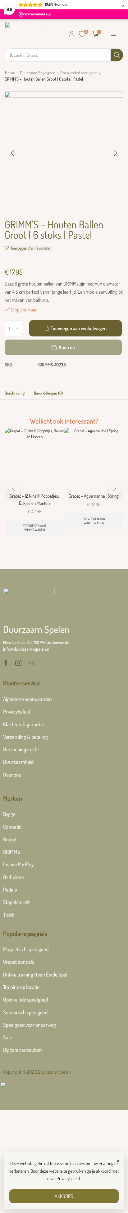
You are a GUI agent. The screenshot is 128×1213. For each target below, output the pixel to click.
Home (10, 72)
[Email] (31, 663)
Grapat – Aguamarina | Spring (94, 496)
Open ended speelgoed (79, 72)
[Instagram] (18, 663)
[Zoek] (117, 55)
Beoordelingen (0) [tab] (48, 392)
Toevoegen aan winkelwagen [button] (34, 528)
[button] (71, 34)
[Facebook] (6, 663)
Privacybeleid (68, 1178)
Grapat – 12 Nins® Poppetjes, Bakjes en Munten (34, 499)
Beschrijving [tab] (15, 392)
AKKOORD (64, 1196)
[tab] (15, 394)
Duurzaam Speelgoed (37, 72)
